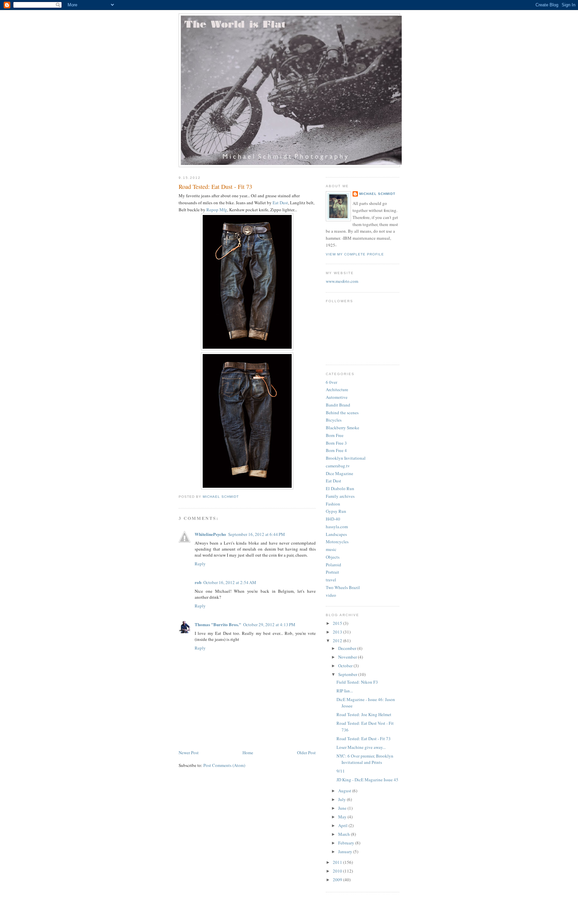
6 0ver (331, 382)
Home (248, 753)
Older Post (306, 753)
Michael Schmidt (377, 194)
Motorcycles (337, 542)
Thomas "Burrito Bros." (218, 624)
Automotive (337, 397)
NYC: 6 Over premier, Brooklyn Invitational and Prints (364, 759)
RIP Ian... (344, 691)
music (331, 549)
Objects (333, 557)
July (342, 799)
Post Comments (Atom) (224, 765)
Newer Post (189, 753)
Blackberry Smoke (342, 428)
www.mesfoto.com (342, 281)
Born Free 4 (336, 450)
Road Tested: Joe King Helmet (363, 714)
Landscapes (336, 534)
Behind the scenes (342, 413)
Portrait (332, 572)
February (346, 843)
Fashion (333, 504)
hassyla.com (337, 527)
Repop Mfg (216, 210)
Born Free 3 (336, 443)
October (346, 666)
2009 (338, 880)
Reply (200, 564)
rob (198, 582)
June (343, 808)
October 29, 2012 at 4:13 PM (269, 624)
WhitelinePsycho (210, 534)
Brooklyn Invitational (346, 458)
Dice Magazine (339, 473)
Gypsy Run (336, 511)
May (343, 817)
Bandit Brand (338, 405)
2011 (338, 862)
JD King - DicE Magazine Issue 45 (367, 780)
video (331, 595)
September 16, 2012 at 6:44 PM (256, 534)
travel (331, 580)
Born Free (335, 435)
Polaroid (333, 565)
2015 (338, 623)
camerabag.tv (338, 466)
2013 (338, 632)
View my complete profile (355, 254)
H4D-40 (333, 519)
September (348, 674)
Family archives (340, 496)
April (343, 825)
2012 (338, 641)
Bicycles (334, 420)
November (348, 657)
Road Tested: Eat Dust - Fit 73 (363, 738)
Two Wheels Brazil (343, 587)
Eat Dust (280, 203)
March (344, 834)
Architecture (337, 389)
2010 (338, 871)
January (345, 851)
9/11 (340, 771)
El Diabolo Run (340, 488)
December (347, 648)
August (345, 791)
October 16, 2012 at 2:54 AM (229, 582)
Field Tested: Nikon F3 (357, 682)
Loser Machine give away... (361, 747)
